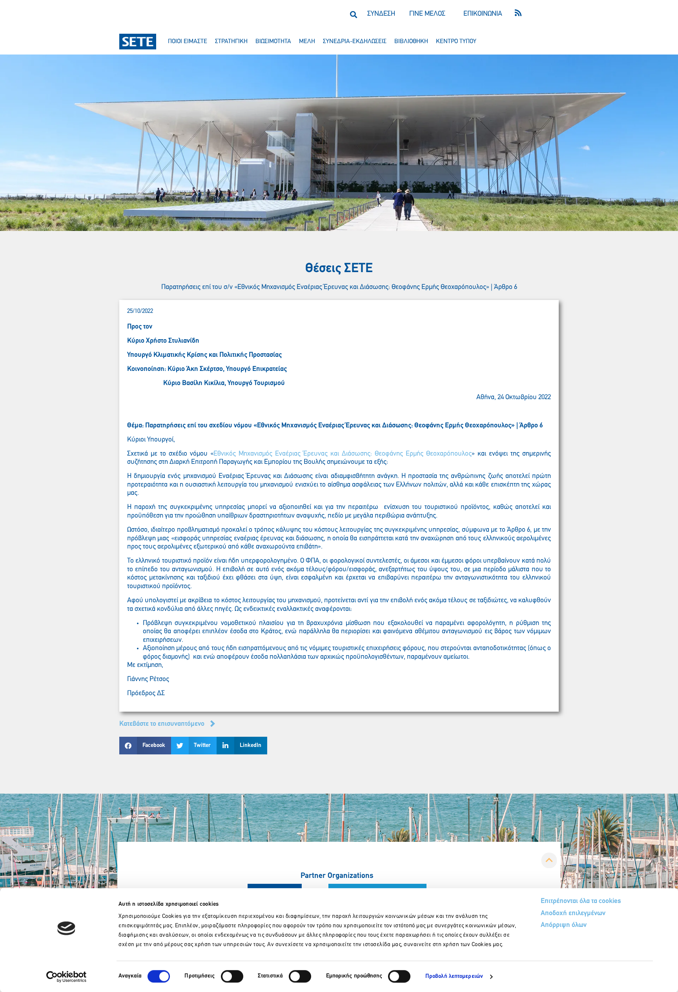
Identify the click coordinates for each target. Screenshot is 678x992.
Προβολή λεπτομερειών (454, 976)
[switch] (232, 976)
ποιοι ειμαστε (187, 41)
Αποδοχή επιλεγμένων (573, 913)
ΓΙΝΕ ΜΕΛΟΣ (427, 14)
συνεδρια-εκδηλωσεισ (354, 41)
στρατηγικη (231, 41)
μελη (307, 41)
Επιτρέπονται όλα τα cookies (581, 901)
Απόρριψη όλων (564, 925)
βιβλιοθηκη (411, 41)
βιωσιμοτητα (273, 41)
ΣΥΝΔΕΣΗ (381, 14)
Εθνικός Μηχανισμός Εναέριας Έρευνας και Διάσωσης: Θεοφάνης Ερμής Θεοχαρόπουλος (342, 454)
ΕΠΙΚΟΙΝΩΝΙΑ (482, 14)
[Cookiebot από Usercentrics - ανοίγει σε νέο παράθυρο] (66, 977)
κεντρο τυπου (456, 41)
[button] (353, 14)
